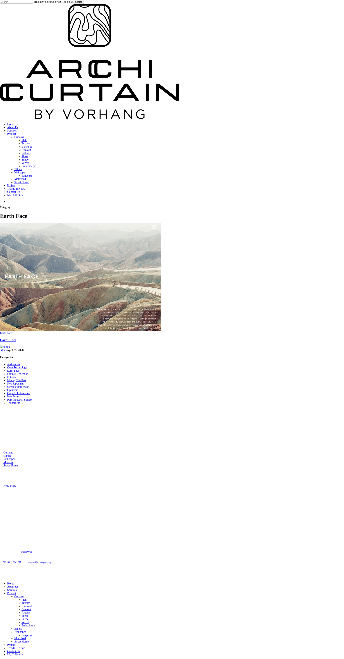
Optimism (12, 389)
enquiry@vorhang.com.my (39, 562)
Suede (25, 618)
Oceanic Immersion (18, 386)
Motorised (20, 638)
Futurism (12, 377)
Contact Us (13, 651)
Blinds (7, 455)
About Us (12, 586)
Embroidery (28, 625)
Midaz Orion (26, 552)
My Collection (15, 654)
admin (3, 350)
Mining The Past (16, 380)
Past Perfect (13, 396)
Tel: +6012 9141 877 (12, 562)
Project (11, 644)
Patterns (26, 612)
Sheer (25, 615)
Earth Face (6, 333)
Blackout (27, 606)
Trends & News (16, 648)
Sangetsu (27, 635)
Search (78, 2)
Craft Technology (17, 367)
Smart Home (10, 465)
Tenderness (13, 402)
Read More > (10, 485)
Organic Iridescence (18, 393)
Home (10, 583)
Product (11, 593)
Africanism (13, 364)
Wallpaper (9, 458)
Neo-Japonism (15, 383)
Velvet (25, 622)
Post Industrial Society (19, 399)
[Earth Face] (80, 329)
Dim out (26, 609)
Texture (26, 602)
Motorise (8, 462)
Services (12, 589)
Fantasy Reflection (17, 373)
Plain (24, 599)
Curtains (8, 452)
